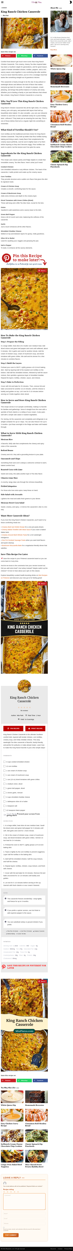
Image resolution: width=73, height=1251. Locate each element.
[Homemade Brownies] (36, 1096)
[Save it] (42, 270)
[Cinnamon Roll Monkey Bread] (36, 1115)
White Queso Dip (8, 1105)
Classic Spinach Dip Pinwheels (34, 1145)
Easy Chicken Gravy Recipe (9, 1124)
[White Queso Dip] (12, 1096)
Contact (60, 1248)
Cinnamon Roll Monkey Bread (35, 1124)
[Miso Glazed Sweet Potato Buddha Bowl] (36, 1156)
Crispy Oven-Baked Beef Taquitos (11, 1165)
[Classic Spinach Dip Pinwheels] (36, 1135)
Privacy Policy (68, 1248)
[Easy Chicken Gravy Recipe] (12, 1115)
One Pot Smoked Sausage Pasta (13, 540)
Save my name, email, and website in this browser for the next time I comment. (22, 1230)
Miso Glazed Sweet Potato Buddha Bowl (34, 1165)
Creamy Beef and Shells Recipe (13, 527)
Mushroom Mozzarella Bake (12, 545)
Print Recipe (36, 728)
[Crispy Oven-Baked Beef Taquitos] (12, 1156)
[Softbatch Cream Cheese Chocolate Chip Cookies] (12, 1135)
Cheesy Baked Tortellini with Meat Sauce (16, 530)
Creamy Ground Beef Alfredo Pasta (14, 535)
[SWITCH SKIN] (70, 2)
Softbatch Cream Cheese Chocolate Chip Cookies (11, 1145)
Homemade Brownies (34, 1105)
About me (53, 1248)
